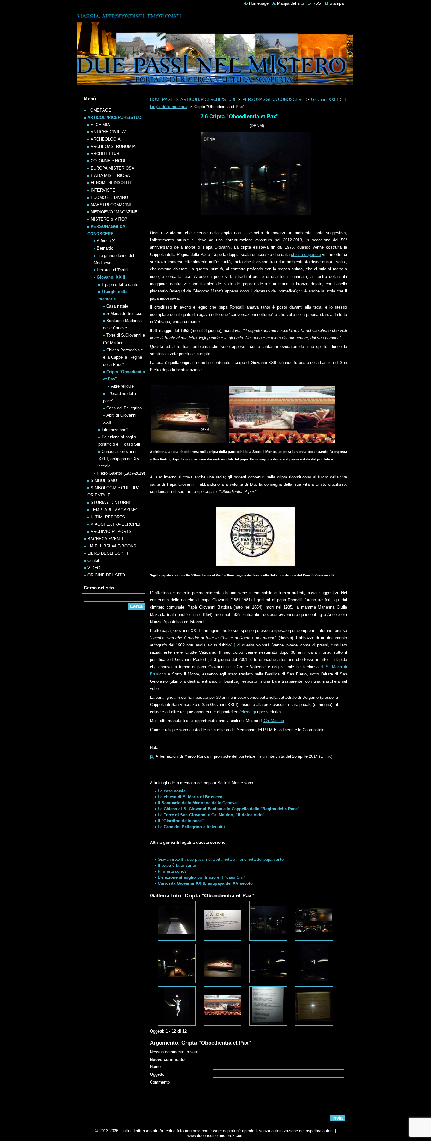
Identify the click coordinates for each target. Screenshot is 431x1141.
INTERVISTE (103, 190)
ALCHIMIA (100, 124)
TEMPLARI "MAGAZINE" (114, 509)
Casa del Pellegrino (124, 408)
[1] (233, 645)
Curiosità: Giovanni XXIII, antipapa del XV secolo (118, 458)
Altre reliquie (122, 386)
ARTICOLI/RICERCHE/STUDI (207, 99)
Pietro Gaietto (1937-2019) (121, 473)
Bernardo (105, 248)
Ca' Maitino (273, 720)
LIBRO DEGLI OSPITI (107, 553)
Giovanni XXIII (324, 99)
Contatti (94, 560)
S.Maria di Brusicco (124, 313)
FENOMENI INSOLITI (111, 182)
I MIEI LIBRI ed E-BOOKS (111, 546)
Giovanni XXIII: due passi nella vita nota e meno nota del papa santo (221, 859)
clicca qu (249, 712)
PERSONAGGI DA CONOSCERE (273, 99)
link (328, 756)
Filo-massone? (115, 429)
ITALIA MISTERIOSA (110, 175)
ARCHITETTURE (106, 153)
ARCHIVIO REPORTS (111, 531)
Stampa (336, 3)
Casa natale (117, 306)
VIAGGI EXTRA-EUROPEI (115, 524)
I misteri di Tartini (112, 270)
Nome (155, 1066)
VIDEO (93, 567)
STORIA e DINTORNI (110, 502)
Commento (160, 1082)
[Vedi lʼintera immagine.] (177, 921)
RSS (316, 3)
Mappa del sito (290, 3)
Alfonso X (106, 241)
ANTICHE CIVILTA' (108, 132)
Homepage (259, 3)
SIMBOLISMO (104, 480)
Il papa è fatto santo (120, 284)
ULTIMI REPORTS (108, 517)
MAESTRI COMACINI (111, 204)
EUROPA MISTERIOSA (112, 168)
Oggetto (157, 1074)
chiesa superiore (306, 254)
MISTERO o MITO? (109, 219)
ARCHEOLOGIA (106, 139)
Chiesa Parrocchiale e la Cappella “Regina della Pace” (123, 357)
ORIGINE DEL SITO (106, 575)
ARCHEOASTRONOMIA (113, 146)
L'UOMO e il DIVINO (109, 197)
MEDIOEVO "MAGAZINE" (115, 212)
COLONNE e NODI (108, 161)
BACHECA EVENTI (105, 538)
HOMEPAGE (162, 99)
